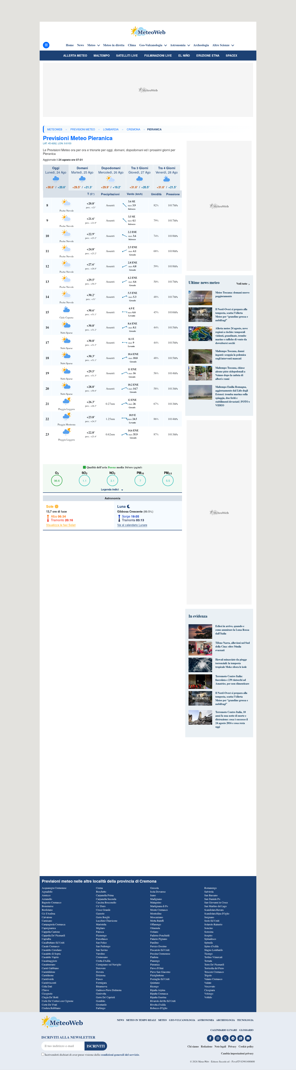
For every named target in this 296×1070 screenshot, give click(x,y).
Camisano (47, 920)
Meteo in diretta (113, 45)
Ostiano (154, 931)
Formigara (101, 982)
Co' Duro (101, 906)
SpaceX (231, 55)
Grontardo (101, 1004)
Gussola (154, 888)
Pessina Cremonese (160, 953)
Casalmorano (48, 964)
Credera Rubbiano (51, 1008)
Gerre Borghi (103, 917)
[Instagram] (218, 1038)
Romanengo (210, 888)
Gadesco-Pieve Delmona (108, 990)
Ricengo (154, 986)
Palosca (100, 931)
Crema (99, 888)
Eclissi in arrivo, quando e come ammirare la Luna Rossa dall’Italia (232, 629)
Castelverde (48, 979)
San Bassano (211, 895)
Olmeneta (155, 928)
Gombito (100, 1001)
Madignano (156, 899)
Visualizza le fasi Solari (61, 525)
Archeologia (201, 45)
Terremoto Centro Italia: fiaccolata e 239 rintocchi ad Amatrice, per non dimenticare (232, 679)
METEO (162, 1020)
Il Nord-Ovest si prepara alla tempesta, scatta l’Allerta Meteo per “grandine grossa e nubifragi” (231, 314)
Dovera (100, 971)
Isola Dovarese (158, 891)
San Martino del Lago (215, 906)
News (80, 45)
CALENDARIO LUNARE (223, 1030)
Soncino (208, 928)
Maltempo (102, 55)
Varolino (100, 953)
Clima (132, 45)
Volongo (208, 993)
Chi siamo (193, 1046)
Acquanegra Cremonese (54, 888)
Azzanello (47, 899)
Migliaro (100, 928)
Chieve (45, 990)
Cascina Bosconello (106, 902)
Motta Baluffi (157, 920)
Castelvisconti (49, 982)
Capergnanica (49, 928)
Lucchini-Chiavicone (106, 920)
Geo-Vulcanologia (150, 45)
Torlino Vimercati (213, 957)
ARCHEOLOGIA (225, 1020)
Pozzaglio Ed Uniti (159, 979)
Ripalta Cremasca (159, 993)
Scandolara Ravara (213, 909)
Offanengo (155, 924)
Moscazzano (156, 917)
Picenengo (101, 935)
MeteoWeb (54, 129)
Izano (153, 895)
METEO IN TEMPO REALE (141, 1020)
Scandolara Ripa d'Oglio (216, 913)
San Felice (101, 942)
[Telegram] (233, 1038)
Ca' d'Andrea (48, 913)
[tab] (56, 177)
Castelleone (48, 975)
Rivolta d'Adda (158, 1004)
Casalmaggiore (49, 960)
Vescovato (209, 986)
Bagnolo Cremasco (51, 902)
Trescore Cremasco (214, 971)
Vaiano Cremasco (213, 979)
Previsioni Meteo (82, 129)
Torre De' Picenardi (214, 964)
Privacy (232, 1046)
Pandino (154, 942)
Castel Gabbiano (50, 968)
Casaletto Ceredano (52, 950)
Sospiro (208, 935)
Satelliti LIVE (127, 55)
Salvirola (208, 891)
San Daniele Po (212, 899)
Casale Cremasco (50, 946)
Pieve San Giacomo (160, 971)
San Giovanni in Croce (216, 902)
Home (70, 45)
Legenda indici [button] (110, 489)
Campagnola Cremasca (53, 924)
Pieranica (154, 964)
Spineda (208, 942)
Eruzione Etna (207, 55)
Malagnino (155, 902)
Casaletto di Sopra (51, 953)
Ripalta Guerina (158, 997)
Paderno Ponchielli (159, 935)
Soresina (208, 931)
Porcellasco (102, 939)
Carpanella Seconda (106, 899)
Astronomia (177, 45)
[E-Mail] (248, 1038)
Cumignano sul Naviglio (108, 964)
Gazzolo (100, 913)
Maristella (101, 924)
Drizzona (100, 975)
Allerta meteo (75, 55)
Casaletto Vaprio (50, 957)
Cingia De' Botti (50, 997)
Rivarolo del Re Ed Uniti (163, 1001)
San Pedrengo (103, 946)
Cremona (133, 129)
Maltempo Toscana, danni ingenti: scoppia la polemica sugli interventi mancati (230, 354)
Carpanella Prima (105, 895)
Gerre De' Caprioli (105, 997)
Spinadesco (210, 939)
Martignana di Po (159, 906)
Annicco (46, 895)
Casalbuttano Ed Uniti (53, 942)
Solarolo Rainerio (213, 924)
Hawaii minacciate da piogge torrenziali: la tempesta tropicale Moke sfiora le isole (231, 663)
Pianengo (155, 960)
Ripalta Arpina (157, 990)
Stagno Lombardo (213, 950)
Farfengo (100, 1008)
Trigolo (208, 975)
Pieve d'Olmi (156, 968)
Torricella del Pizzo (214, 968)
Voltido (208, 997)
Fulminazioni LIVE (158, 55)
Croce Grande (103, 909)
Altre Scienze (220, 45)
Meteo (91, 45)
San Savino (102, 950)
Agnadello (47, 891)
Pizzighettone (157, 975)
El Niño (184, 55)
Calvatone (47, 917)
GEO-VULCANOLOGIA (182, 1020)
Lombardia (111, 129)
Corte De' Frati (49, 1004)
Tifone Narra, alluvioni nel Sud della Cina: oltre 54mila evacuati (232, 646)
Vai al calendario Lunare (132, 525)
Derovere (101, 968)
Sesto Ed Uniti (211, 920)
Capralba (46, 939)
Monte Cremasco (159, 909)
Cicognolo (47, 993)
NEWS (120, 1020)
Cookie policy (246, 1046)
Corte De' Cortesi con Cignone (57, 1001)
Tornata (208, 960)
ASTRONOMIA (205, 1020)
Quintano (155, 982)
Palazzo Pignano (158, 939)
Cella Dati (47, 986)
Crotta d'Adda (103, 960)
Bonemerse (47, 906)
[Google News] (240, 1038)
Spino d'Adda (211, 946)
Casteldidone (48, 971)
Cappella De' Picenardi (53, 935)
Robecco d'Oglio (158, 1008)
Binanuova (101, 986)
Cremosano (102, 957)
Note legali (220, 1046)
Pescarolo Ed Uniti (159, 950)
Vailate (207, 982)
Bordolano (47, 909)
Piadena (154, 957)
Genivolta (101, 993)
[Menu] (46, 45)
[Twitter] (225, 1038)
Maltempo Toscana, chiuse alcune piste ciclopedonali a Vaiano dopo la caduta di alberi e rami (230, 373)
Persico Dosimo (158, 946)
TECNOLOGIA (245, 1020)
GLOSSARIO (246, 1030)
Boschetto (101, 891)
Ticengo (208, 953)
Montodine (155, 913)
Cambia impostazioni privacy (237, 1053)
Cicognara (209, 990)
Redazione (206, 1046)
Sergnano (209, 917)
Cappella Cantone (51, 931)
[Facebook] (210, 1038)
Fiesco (99, 979)
